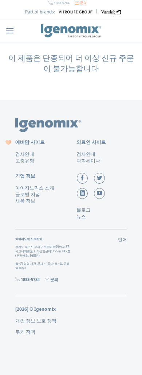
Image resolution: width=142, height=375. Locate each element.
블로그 (83, 210)
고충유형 (24, 160)
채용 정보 (25, 200)
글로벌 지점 (27, 194)
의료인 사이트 (91, 142)
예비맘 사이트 (30, 142)
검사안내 (24, 154)
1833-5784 (62, 3)
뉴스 (81, 216)
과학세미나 (88, 160)
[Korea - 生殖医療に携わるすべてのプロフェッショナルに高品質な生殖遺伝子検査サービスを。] (71, 30)
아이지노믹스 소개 (34, 187)
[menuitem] (35, 320)
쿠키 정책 (25, 332)
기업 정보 (25, 175)
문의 (83, 3)
